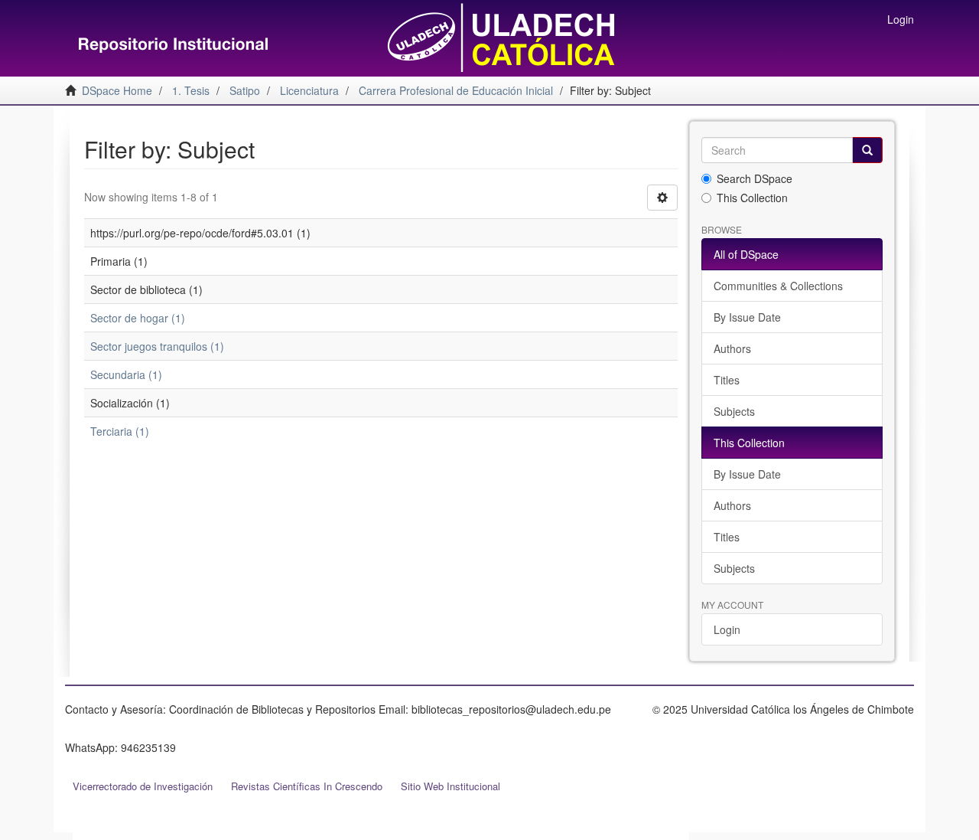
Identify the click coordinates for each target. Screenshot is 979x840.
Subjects (734, 411)
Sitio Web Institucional (450, 786)
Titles (727, 379)
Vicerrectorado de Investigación (143, 786)
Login (727, 629)
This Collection (752, 197)
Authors (732, 348)
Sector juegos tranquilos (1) (157, 346)
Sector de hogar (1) (137, 317)
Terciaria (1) (119, 431)
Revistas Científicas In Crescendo (306, 786)
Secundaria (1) (126, 374)
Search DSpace (754, 178)
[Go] (867, 150)
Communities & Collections (778, 285)
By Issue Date (747, 317)
